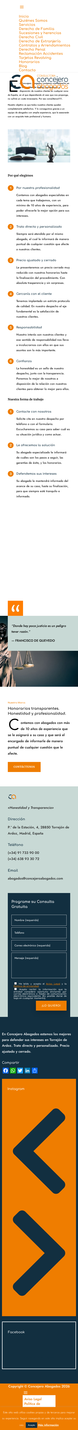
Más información (48, 1425)
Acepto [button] (31, 1425)
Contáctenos (24, 766)
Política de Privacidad (32, 1406)
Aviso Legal (33, 1399)
